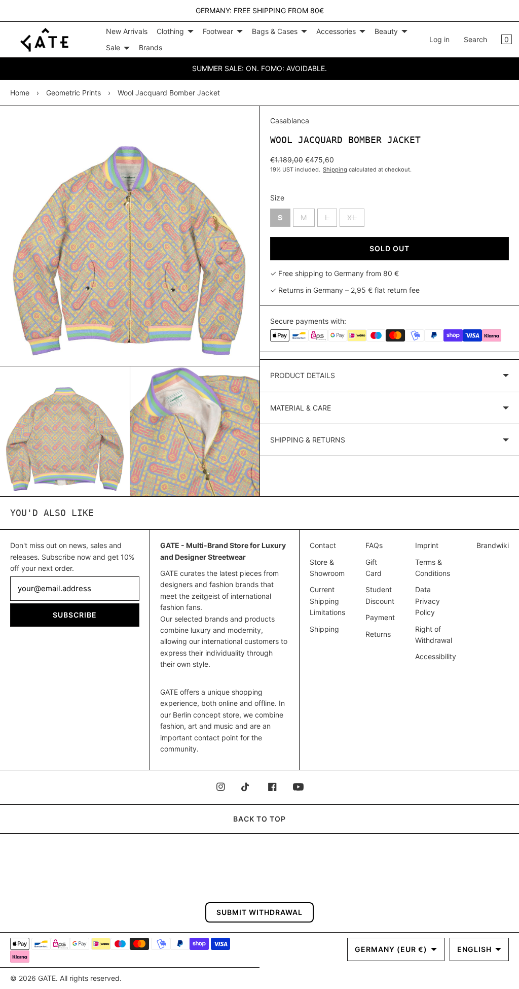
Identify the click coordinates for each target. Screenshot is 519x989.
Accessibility (435, 656)
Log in (439, 39)
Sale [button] (113, 47)
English (474, 949)
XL (355, 220)
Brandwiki (492, 545)
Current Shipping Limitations (327, 601)
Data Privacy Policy (427, 601)
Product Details (302, 375)
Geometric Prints (73, 92)
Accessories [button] (336, 31)
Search (475, 39)
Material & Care (300, 407)
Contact (323, 545)
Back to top (259, 818)
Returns (378, 634)
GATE (47, 978)
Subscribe (75, 614)
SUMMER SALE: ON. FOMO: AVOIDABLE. (259, 68)
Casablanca (289, 120)
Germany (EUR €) (391, 949)
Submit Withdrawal (259, 912)
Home (19, 92)
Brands (150, 47)
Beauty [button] (386, 31)
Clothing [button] (170, 31)
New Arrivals (126, 31)
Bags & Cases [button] (275, 31)
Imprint (426, 545)
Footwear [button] (218, 31)
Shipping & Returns (307, 439)
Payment (380, 617)
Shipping (335, 169)
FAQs (374, 545)
